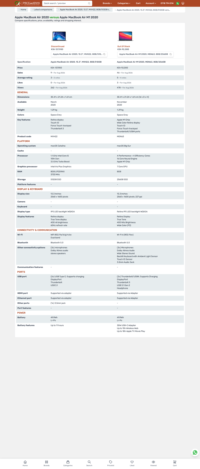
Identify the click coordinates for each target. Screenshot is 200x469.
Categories (67, 465)
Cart (138, 3)
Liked (132, 465)
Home (25, 465)
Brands (46, 465)
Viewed (153, 465)
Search (89, 465)
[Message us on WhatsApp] (177, 3)
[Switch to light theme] (183, 3)
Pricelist (110, 465)
